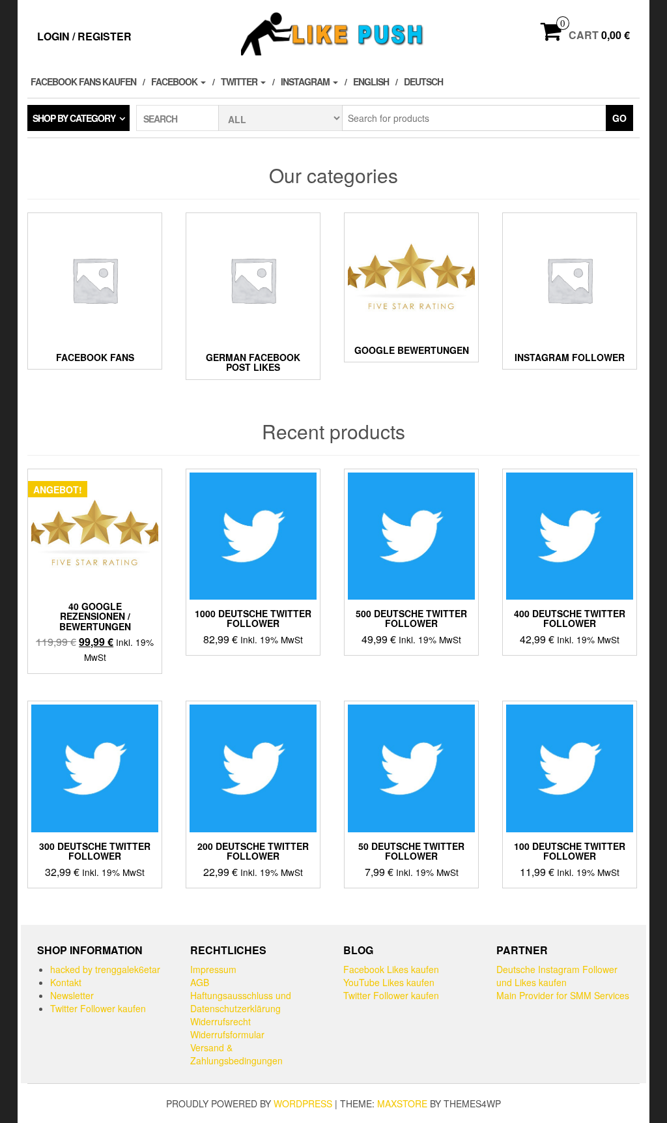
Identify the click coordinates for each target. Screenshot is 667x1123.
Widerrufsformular (227, 1034)
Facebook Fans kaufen (83, 81)
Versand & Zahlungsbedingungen (236, 1054)
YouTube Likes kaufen (388, 982)
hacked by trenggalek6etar (105, 969)
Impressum (213, 969)
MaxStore (402, 1103)
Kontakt (65, 982)
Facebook (175, 81)
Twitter (240, 81)
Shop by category (74, 117)
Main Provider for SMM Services (562, 995)
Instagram (306, 81)
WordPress (303, 1103)
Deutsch (423, 81)
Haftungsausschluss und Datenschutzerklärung (240, 1002)
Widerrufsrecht (220, 1021)
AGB (199, 982)
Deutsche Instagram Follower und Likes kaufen (556, 976)
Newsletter (72, 995)
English (371, 81)
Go (619, 117)
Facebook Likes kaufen (391, 969)
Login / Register (84, 36)
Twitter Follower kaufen (98, 1008)
